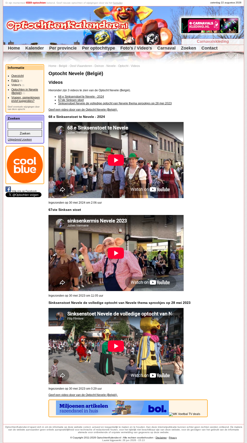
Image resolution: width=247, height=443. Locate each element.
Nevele (111, 66)
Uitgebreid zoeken (20, 139)
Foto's (15, 80)
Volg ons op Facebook (24, 191)
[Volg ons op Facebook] (9, 191)
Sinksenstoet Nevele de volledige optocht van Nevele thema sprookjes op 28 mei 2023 (115, 103)
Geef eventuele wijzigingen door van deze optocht (24, 108)
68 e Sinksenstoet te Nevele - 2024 (81, 96)
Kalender (34, 48)
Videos (135, 66)
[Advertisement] (228, 136)
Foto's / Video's (136, 48)
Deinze (99, 66)
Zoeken (188, 48)
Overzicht (17, 76)
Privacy (173, 437)
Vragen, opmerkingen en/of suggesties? (25, 99)
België (63, 66)
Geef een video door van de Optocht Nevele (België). (83, 109)
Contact (209, 48)
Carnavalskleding (213, 41)
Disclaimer (161, 437)
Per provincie (63, 48)
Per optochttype (98, 48)
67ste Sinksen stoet (71, 100)
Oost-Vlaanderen (81, 66)
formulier (117, 2)
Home (14, 48)
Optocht (123, 66)
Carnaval (166, 48)
